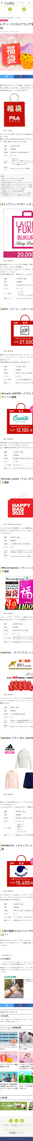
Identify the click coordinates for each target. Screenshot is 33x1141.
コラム (24, 12)
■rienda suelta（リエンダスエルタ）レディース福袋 (17, 184)
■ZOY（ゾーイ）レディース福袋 (11, 180)
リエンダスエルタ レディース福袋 (20, 556)
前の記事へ (5, 1016)
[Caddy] (9, 4)
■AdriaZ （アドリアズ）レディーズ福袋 (13, 189)
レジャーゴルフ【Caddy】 (6, 17)
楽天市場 (10, 261)
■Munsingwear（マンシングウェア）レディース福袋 (17, 187)
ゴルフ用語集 (5, 1125)
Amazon (9, 130)
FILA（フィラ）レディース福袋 (19, 168)
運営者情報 (13, 1125)
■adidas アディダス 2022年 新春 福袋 (12, 191)
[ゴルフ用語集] (13, 1109)
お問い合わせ (22, 1125)
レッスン (10, 12)
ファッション (18, 17)
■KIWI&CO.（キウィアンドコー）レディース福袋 (16, 193)
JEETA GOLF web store (14, 524)
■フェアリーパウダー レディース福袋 (13, 178)
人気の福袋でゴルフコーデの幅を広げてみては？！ (16, 195)
